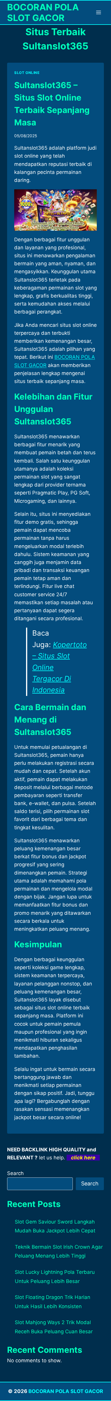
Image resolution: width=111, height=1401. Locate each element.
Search (15, 1173)
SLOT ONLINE (27, 72)
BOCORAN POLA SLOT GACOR (65, 1391)
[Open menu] (98, 12)
